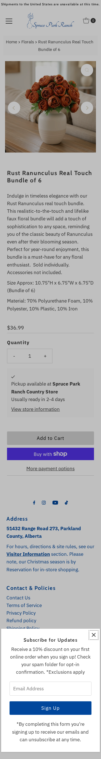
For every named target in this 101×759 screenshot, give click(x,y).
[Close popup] (93, 635)
